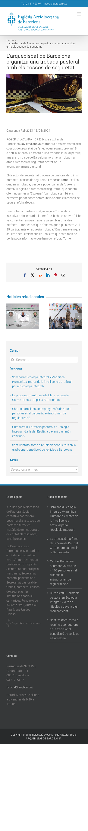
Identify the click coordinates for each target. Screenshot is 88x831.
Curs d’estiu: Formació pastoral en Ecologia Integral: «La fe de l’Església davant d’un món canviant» (41, 431)
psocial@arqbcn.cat (55, 3)
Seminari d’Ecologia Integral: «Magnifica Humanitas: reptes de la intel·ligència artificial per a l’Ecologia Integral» (42, 381)
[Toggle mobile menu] (79, 14)
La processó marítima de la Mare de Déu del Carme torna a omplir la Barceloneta (64, 545)
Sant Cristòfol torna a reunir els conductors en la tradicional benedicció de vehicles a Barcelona (64, 629)
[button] (9, 316)
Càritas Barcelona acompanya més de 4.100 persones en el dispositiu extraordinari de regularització (41, 413)
